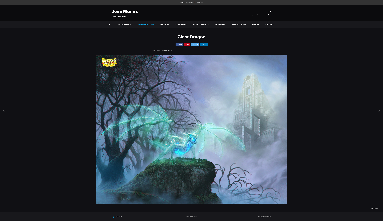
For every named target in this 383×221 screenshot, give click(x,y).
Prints (269, 15)
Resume (260, 15)
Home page (250, 15)
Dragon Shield (124, 25)
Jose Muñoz (125, 11)
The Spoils (164, 25)
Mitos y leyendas (201, 25)
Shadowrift (220, 25)
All (110, 25)
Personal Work (239, 25)
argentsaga (181, 25)
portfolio (269, 25)
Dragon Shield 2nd (145, 25)
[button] (374, 209)
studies (255, 25)
